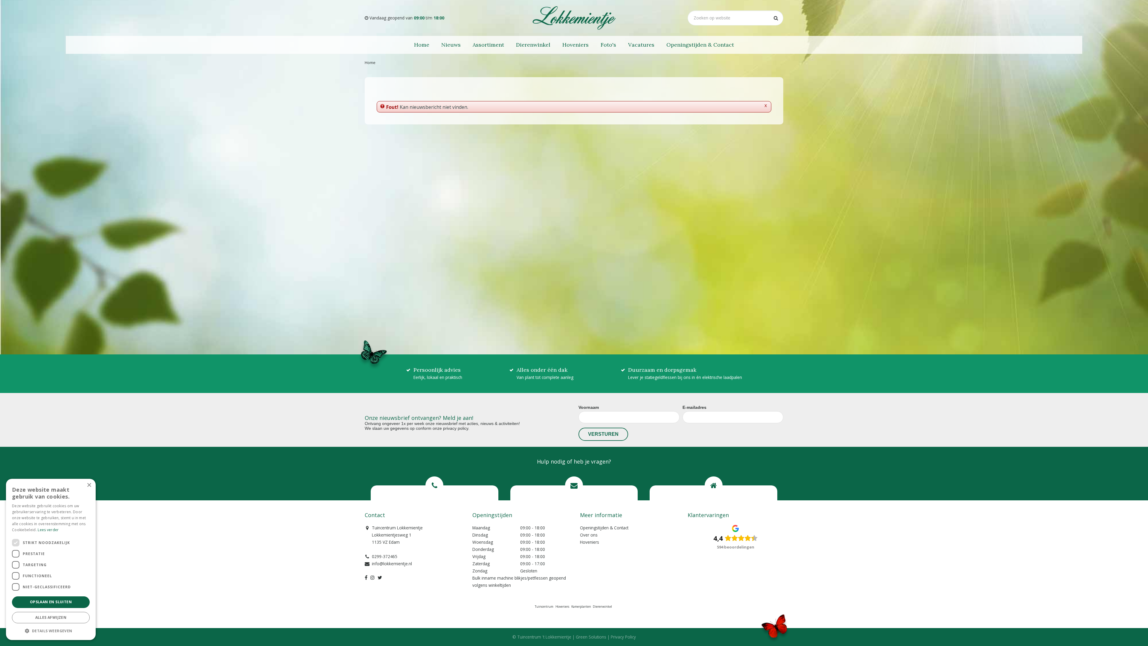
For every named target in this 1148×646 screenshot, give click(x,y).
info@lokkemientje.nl (392, 563)
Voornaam (588, 407)
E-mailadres (694, 407)
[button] (51, 630)
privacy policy (455, 428)
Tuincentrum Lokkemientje (397, 528)
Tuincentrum (544, 606)
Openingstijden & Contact (604, 528)
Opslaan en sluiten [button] (51, 601)
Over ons (589, 535)
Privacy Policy (623, 637)
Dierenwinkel (602, 606)
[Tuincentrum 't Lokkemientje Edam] (574, 18)
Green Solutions (591, 637)
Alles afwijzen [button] (51, 617)
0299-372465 (384, 556)
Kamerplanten (581, 606)
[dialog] (51, 559)
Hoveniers (589, 542)
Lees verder (48, 529)
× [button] (89, 485)
